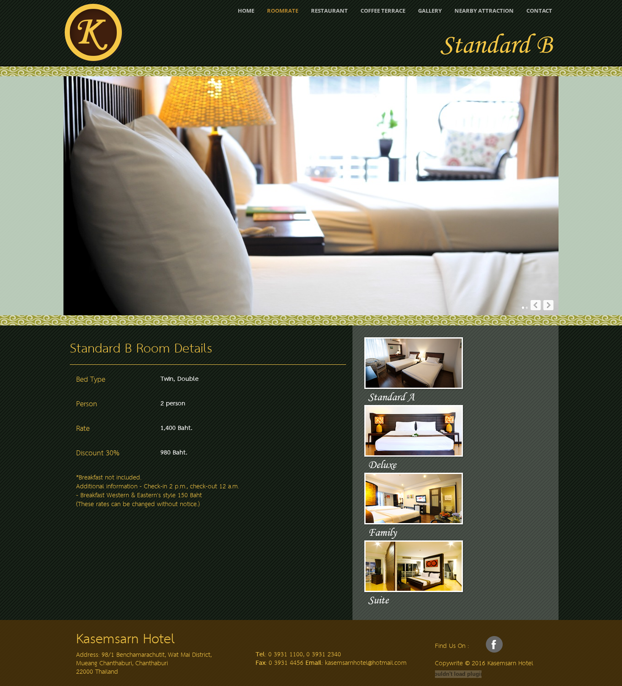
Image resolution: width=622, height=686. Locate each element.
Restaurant (329, 10)
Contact (539, 10)
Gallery (430, 10)
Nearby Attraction (484, 10)
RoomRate (282, 10)
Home (246, 10)
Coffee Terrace (383, 10)
